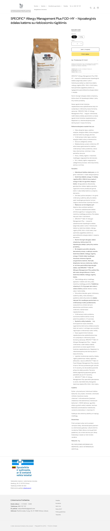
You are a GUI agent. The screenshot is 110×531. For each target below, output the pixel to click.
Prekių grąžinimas (60, 512)
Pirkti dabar (85, 54)
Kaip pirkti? (59, 509)
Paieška (58, 500)
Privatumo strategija (52, 525)
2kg (74, 37)
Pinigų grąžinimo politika (40, 525)
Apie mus (58, 506)
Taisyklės (58, 514)
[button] (36, 6)
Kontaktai (58, 503)
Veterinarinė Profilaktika (20, 526)
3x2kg (81, 37)
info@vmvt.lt (27, 488)
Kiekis (73, 40)
